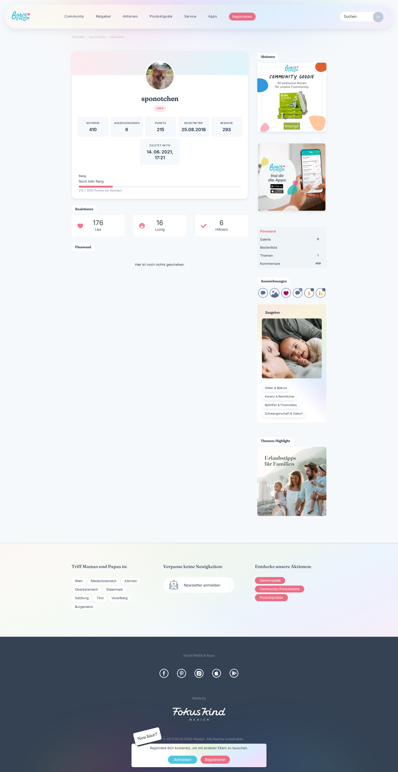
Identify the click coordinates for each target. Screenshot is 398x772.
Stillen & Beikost (276, 388)
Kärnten (131, 581)
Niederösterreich (104, 581)
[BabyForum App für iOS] (216, 673)
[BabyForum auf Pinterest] (181, 673)
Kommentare (290, 263)
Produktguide (161, 16)
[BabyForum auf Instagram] (199, 673)
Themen (289, 255)
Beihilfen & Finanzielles (281, 405)
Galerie (289, 239)
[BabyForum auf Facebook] (164, 673)
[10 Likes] (286, 296)
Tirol (100, 598)
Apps (212, 16)
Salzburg (82, 598)
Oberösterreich (86, 589)
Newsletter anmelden (202, 585)
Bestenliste (268, 247)
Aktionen (130, 16)
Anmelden (182, 759)
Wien (79, 581)
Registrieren (242, 16)
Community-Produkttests (280, 589)
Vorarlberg (119, 598)
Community (74, 16)
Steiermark (114, 589)
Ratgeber (103, 16)
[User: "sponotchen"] (160, 75)
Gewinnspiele (270, 580)
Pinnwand (268, 231)
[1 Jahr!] (309, 296)
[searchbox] (361, 16)
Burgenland (84, 607)
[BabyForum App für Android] (234, 673)
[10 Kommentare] (263, 296)
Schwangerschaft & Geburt (284, 413)
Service (190, 16)
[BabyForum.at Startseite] (21, 16)
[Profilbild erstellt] (274, 296)
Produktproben (271, 597)
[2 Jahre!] (320, 296)
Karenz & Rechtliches (279, 396)
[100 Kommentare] (297, 296)
